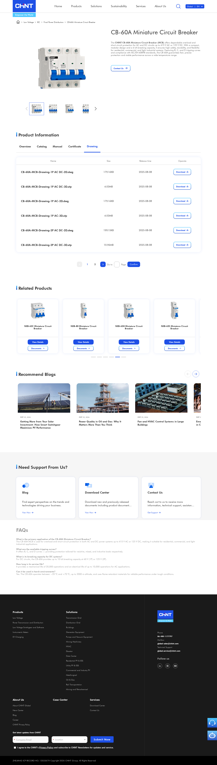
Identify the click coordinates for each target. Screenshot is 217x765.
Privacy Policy (46, 747)
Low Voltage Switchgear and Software (28, 627)
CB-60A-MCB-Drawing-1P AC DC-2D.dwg (47, 172)
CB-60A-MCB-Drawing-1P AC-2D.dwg (45, 201)
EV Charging (18, 637)
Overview (25, 146)
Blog (25, 492)
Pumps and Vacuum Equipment (79, 637)
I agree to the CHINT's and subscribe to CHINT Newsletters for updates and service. (65, 747)
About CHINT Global (22, 705)
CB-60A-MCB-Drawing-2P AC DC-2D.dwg (47, 230)
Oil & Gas (70, 679)
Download (180, 172)
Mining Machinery (73, 641)
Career (15, 719)
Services (95, 699)
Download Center (97, 492)
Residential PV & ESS (74, 660)
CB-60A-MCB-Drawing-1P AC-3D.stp (44, 215)
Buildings (70, 627)
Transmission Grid (73, 617)
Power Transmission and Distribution (28, 622)
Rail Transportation (74, 684)
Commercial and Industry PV (78, 670)
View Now (26, 512)
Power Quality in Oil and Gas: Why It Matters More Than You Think (100, 423)
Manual (57, 146)
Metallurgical (71, 675)
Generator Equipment (75, 632)
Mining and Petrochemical (77, 689)
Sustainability (119, 6)
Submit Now (102, 739)
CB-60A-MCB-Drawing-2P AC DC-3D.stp (46, 245)
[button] (96, 108)
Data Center (71, 656)
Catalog (42, 146)
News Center (18, 710)
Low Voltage (29, 22)
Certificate (74, 146)
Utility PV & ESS (72, 665)
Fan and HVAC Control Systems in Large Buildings (161, 423)
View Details (41, 342)
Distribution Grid (73, 622)
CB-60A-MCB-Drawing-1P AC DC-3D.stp (46, 186)
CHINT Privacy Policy (21, 724)
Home (58, 6)
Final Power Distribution (54, 22)
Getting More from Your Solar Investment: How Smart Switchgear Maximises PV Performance (40, 424)
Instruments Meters (20, 632)
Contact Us (94, 710)
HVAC (68, 646)
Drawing (92, 146)
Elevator (69, 651)
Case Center (60, 699)
